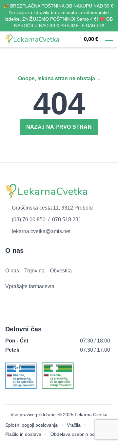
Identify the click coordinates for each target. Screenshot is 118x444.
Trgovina (34, 270)
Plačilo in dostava (23, 434)
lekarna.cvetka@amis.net (41, 231)
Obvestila (61, 270)
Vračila (74, 425)
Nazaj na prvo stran (59, 127)
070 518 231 (66, 219)
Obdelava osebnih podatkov (79, 434)
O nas (12, 270)
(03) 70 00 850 (29, 219)
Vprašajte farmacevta (29, 286)
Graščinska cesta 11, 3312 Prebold (52, 208)
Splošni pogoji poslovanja (31, 425)
